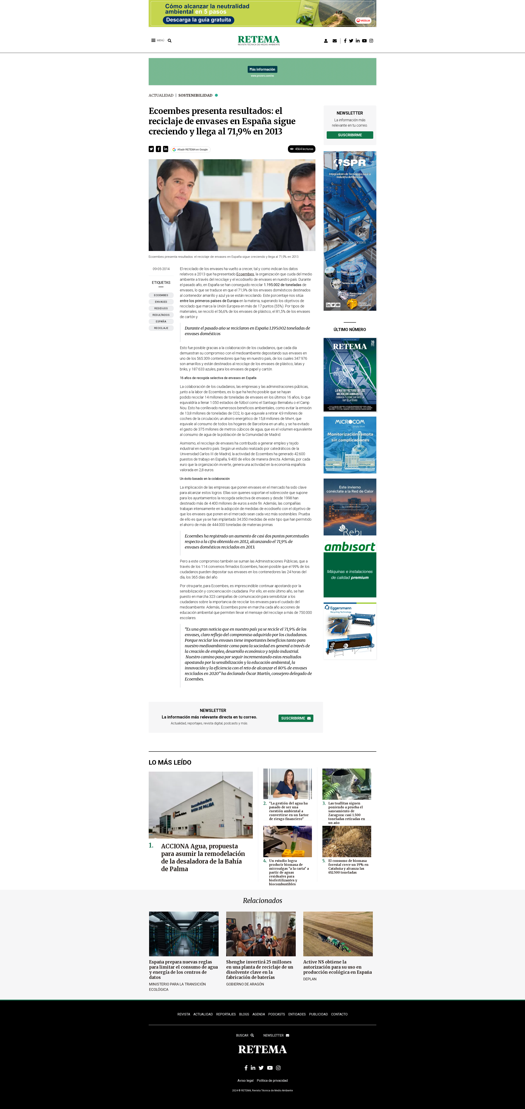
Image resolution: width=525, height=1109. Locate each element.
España (161, 321)
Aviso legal (245, 1081)
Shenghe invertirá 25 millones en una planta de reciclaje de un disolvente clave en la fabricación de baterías (259, 969)
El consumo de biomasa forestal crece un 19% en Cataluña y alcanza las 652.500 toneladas (348, 866)
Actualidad (161, 95)
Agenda (258, 1014)
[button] (151, 149)
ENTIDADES (297, 1014)
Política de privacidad (272, 1081)
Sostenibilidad (195, 95)
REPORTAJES (226, 1014)
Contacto (339, 1014)
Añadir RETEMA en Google (192, 149)
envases (161, 301)
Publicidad (318, 1014)
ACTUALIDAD (203, 1014)
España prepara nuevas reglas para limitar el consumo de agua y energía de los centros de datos (183, 969)
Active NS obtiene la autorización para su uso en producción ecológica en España (337, 967)
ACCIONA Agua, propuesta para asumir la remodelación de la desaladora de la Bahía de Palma (203, 858)
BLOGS (244, 1014)
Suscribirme (350, 135)
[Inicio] (260, 41)
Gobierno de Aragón (245, 984)
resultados (161, 314)
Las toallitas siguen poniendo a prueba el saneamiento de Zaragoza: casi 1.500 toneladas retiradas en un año (346, 813)
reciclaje (161, 328)
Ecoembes (161, 295)
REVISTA (183, 1014)
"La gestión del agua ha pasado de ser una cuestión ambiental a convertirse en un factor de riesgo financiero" (289, 811)
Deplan (310, 979)
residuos (161, 308)
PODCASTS (276, 1014)
